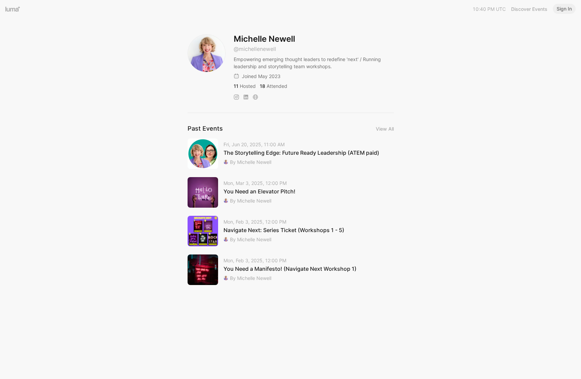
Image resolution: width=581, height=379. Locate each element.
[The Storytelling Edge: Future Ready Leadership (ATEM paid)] (290, 153)
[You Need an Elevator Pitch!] (290, 192)
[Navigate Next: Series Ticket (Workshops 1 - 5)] (290, 231)
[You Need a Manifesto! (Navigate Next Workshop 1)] (290, 269)
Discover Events (529, 9)
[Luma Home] (12, 9)
